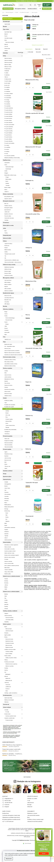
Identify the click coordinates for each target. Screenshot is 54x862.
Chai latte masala (8, 38)
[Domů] (3, 12)
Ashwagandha (7, 484)
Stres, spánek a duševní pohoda (11, 565)
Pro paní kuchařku (8, 130)
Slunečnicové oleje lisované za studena (13, 354)
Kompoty (6, 632)
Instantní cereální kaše (9, 718)
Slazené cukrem (8, 198)
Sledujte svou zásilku (32, 798)
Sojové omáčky (9, 653)
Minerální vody (7, 299)
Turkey (6, 232)
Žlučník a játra (7, 573)
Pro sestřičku (7, 147)
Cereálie (6, 709)
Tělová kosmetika (8, 444)
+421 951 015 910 (8, 802)
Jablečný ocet (7, 339)
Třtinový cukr (7, 466)
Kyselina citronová (8, 213)
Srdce (7, 423)
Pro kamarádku (7, 97)
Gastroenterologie (10, 166)
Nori (6, 519)
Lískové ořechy (7, 374)
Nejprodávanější (29, 52)
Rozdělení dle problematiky (10, 429)
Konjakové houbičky (8, 440)
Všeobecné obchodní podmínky (34, 821)
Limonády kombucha (9, 297)
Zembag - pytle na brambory (10, 692)
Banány (6, 594)
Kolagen (6, 173)
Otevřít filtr (20, 52)
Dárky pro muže (7, 66)
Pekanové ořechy (8, 385)
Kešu (5, 372)
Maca (5, 502)
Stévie (5, 464)
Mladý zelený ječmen (9, 506)
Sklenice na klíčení (8, 290)
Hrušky (6, 600)
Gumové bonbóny (9, 617)
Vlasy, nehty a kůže (8, 571)
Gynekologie (8, 168)
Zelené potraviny (8, 539)
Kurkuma (6, 500)
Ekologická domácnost (8, 201)
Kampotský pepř (7, 235)
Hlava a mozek (7, 546)
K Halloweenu (7, 68)
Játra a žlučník (9, 408)
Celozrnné (8, 684)
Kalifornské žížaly (8, 697)
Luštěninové (8, 686)
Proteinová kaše (9, 720)
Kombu (7, 517)
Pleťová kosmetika (8, 442)
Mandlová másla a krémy (9, 365)
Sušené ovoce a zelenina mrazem (11, 576)
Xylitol (5, 468)
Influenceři (29, 806)
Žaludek (7, 427)
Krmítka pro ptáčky (8, 400)
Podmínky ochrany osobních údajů (35, 819)
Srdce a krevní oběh (8, 563)
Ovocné (6, 46)
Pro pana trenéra (8, 118)
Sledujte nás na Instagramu (29, 781)
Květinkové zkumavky (9, 267)
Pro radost (6, 145)
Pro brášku (6, 89)
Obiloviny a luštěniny (8, 309)
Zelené (6, 50)
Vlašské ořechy (7, 395)
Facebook (6, 804)
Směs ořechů (7, 391)
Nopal (5, 525)
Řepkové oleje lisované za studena (12, 352)
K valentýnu (7, 74)
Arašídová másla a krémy (10, 359)
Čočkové (7, 688)
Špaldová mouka (9, 647)
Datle (5, 596)
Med (5, 462)
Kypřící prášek (7, 635)
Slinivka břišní (9, 421)
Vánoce (6, 76)
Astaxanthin (7, 162)
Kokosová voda (7, 295)
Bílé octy (6, 203)
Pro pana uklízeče (8, 122)
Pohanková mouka (10, 643)
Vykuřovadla (7, 24)
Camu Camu (7, 488)
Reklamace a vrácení (32, 813)
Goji (5, 490)
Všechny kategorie (7, 18)
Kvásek (6, 247)
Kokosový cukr (7, 460)
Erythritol (6, 456)
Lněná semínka (7, 377)
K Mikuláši (6, 70)
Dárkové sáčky (7, 64)
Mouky (5, 637)
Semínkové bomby (8, 275)
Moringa (6, 508)
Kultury (5, 241)
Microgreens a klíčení (8, 277)
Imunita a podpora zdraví (9, 551)
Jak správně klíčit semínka (33, 815)
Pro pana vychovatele (9, 124)
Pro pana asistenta (8, 108)
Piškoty (6, 659)
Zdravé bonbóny (8, 615)
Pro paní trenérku (8, 137)
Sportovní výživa (7, 476)
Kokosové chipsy (8, 393)
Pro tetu (6, 153)
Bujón (5, 626)
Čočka (5, 315)
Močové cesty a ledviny (9, 557)
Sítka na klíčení (7, 288)
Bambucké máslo (8, 344)
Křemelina (6, 498)
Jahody (6, 585)
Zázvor (6, 537)
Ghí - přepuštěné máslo (9, 346)
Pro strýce (6, 149)
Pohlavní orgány (9, 419)
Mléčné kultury (7, 249)
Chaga (7, 177)
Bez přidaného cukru (9, 196)
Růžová (6, 676)
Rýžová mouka (9, 645)
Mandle (6, 381)
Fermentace (6, 222)
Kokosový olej (7, 348)
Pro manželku (7, 106)
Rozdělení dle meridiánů (9, 404)
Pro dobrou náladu (8, 93)
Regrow (6, 286)
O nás (28, 800)
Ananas (6, 578)
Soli (5, 672)
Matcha (6, 44)
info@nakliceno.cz (8, 798)
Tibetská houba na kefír (9, 253)
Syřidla (5, 251)
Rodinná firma (5, 813)
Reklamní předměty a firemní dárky (12, 157)
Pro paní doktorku (8, 128)
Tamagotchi (7, 431)
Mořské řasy (7, 510)
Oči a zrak (8, 415)
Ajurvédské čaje (8, 31)
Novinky (5, 306)
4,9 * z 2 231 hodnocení (7, 821)
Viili (5, 258)
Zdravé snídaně (7, 707)
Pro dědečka (7, 91)
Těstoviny (6, 682)
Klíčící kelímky (7, 282)
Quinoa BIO (6, 332)
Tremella (7, 185)
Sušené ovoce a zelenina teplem (11, 591)
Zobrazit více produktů (37, 45)
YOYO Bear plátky (9, 619)
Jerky (4, 228)
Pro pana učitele (8, 120)
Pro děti (7, 711)
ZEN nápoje (7, 303)
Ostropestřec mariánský (9, 527)
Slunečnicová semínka (9, 389)
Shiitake (7, 183)
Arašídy (6, 370)
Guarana (6, 492)
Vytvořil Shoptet (28, 843)
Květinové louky (7, 269)
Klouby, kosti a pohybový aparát (11, 555)
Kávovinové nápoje (10, 42)
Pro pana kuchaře (8, 112)
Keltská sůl (8, 678)
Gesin (5, 164)
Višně (5, 589)
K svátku (6, 72)
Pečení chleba (7, 655)
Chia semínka (7, 494)
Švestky (6, 606)
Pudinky (6, 668)
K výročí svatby (7, 81)
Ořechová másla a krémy (9, 357)
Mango (6, 602)
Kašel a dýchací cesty (9, 553)
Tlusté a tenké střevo (10, 425)
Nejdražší (45, 49)
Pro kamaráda (7, 95)
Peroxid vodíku (7, 216)
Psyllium (6, 529)
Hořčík (5, 170)
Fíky (5, 598)
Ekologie (29, 804)
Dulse (7, 513)
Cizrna (5, 313)
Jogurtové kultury (8, 243)
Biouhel (5, 26)
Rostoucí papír (7, 271)
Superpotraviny (7, 479)
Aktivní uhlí (6, 438)
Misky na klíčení (7, 284)
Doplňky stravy (6, 160)
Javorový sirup (7, 458)
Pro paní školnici (8, 134)
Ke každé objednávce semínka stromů (11, 819)
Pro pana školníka (8, 116)
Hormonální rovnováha (9, 548)
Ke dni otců (6, 85)
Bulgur (5, 311)
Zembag (6, 220)
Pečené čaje (7, 48)
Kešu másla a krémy (8, 361)
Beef (5, 230)
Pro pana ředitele (8, 114)
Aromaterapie (6, 21)
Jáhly (5, 326)
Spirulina (6, 533)
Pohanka (6, 330)
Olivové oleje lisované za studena (11, 350)
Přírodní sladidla (7, 449)
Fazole (5, 322)
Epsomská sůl (7, 209)
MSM (5, 523)
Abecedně (38, 52)
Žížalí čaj (6, 702)
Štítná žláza (7, 567)
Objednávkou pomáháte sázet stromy (11, 817)
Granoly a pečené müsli (11, 716)
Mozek (7, 413)
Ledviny (7, 410)
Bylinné (6, 34)
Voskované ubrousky (9, 218)
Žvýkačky (6, 621)
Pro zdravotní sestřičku (9, 155)
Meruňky (6, 604)
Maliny (5, 587)
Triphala (6, 535)
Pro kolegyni (7, 101)
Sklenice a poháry (10, 666)
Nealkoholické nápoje (8, 293)
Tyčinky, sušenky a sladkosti (10, 610)
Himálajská (8, 674)
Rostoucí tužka (7, 273)
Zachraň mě (6, 704)
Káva (5, 40)
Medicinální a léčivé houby (10, 175)
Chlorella (6, 496)
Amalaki (6, 481)
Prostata (6, 559)
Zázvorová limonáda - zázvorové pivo (12, 262)
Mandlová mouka (9, 641)
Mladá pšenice (7, 504)
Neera (5, 189)
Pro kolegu (6, 99)
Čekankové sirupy (8, 453)
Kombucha (6, 245)
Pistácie (6, 387)
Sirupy (4, 473)
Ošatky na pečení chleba (11, 657)
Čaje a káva (6, 29)
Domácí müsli (7, 713)
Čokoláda (5, 53)
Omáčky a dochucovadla (9, 649)
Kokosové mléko (7, 238)
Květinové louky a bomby (9, 264)
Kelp (6, 515)
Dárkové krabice (8, 58)
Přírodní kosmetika (7, 436)
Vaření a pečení (7, 624)
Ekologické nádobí (8, 207)
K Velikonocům (7, 79)
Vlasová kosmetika (8, 446)
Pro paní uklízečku (8, 141)
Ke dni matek (7, 83)
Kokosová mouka (9, 639)
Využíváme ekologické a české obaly (11, 815)
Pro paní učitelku (8, 139)
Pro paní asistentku (8, 126)
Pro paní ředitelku (8, 132)
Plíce (7, 417)
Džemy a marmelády (8, 194)
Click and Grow (7, 280)
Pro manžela (7, 103)
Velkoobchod (30, 802)
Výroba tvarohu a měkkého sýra (11, 260)
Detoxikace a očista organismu (11, 544)
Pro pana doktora (8, 110)
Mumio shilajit (7, 187)
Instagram (6, 806)
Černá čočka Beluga (10, 317)
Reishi (7, 181)
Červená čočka (9, 319)
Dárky (4, 55)
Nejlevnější (37, 49)
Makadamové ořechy (9, 379)
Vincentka (6, 301)
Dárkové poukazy (8, 62)
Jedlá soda (6, 211)
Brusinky (6, 582)
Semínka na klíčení (7, 470)
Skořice (6, 670)
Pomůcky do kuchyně (9, 661)
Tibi (5, 255)
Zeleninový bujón (9, 630)
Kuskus (6, 328)
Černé (5, 36)
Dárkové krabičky (8, 60)
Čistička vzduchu (8, 205)
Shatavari (6, 531)
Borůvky (6, 580)
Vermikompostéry (7, 695)
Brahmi (6, 486)
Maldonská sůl (9, 680)
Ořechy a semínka (7, 368)
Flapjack (6, 613)
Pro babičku (7, 87)
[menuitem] (8, 8)
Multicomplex (8, 179)
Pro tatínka (6, 151)
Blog (28, 817)
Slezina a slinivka (8, 561)
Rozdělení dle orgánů (9, 406)
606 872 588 (7, 800)
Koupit (43, 853)
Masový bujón (9, 628)
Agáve (5, 451)
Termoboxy (6, 433)
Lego (5, 402)
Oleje (4, 341)
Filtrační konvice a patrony (11, 663)
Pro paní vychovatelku (9, 143)
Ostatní (5, 398)
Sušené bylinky (7, 542)
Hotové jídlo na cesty (8, 225)
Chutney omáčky (9, 651)
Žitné (7, 690)
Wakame (7, 521)
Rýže (5, 334)
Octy (4, 336)
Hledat (31, 5)
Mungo (7, 324)
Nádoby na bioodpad (9, 699)
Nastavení (9, 858)
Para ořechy (7, 383)
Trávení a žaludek (8, 569)
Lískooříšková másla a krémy (10, 363)
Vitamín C (6, 191)
